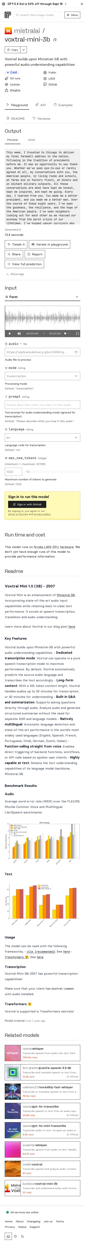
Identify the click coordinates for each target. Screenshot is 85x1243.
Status (22, 1227)
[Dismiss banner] (81, 4)
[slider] (68, 333)
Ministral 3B (66, 595)
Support (35, 1227)
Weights (15, 90)
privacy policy (42, 514)
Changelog (33, 1221)
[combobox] (37, 15)
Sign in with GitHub (29, 504)
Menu (74, 15)
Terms (60, 1221)
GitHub (52, 84)
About (20, 1221)
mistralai (27, 30)
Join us (48, 1221)
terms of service (18, 514)
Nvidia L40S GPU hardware (54, 547)
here (71, 626)
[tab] (12, 140)
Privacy (10, 1227)
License (15, 84)
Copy (14, 50)
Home (8, 1221)
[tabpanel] (42, 187)
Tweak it (18, 244)
